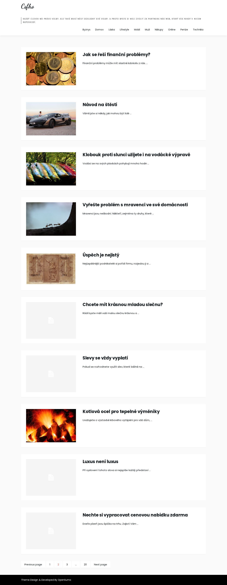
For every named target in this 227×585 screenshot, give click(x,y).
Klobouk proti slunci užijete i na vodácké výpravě (136, 155)
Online (171, 29)
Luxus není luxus (100, 462)
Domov (99, 29)
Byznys (86, 29)
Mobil (137, 29)
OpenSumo (64, 580)
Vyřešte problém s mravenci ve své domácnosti (135, 205)
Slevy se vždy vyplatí (105, 358)
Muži (147, 29)
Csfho (27, 6)
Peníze (184, 29)
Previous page (33, 564)
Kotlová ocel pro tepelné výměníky (121, 412)
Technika (198, 29)
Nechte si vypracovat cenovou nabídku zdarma (135, 515)
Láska (112, 29)
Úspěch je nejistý (101, 255)
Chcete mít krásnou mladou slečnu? (123, 305)
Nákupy (159, 29)
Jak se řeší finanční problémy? (116, 55)
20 (87, 564)
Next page (100, 564)
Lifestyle (124, 29)
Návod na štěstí (100, 105)
